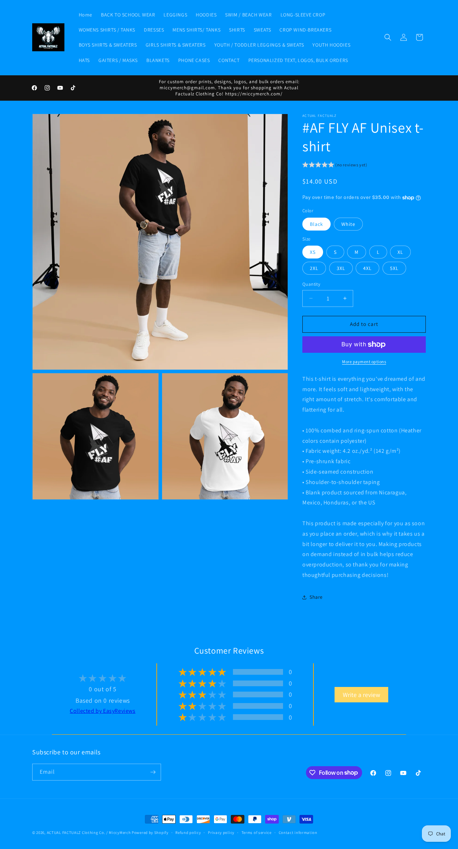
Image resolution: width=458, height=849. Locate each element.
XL (400, 252)
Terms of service (257, 832)
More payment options (364, 361)
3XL (341, 268)
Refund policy (188, 832)
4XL (367, 268)
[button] (388, 37)
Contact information (298, 832)
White (348, 224)
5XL (394, 268)
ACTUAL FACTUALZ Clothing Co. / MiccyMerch (89, 832)
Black (316, 224)
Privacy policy (221, 832)
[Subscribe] (153, 772)
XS (313, 252)
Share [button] (316, 597)
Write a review (361, 694)
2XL (314, 268)
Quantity (311, 284)
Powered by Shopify (150, 832)
